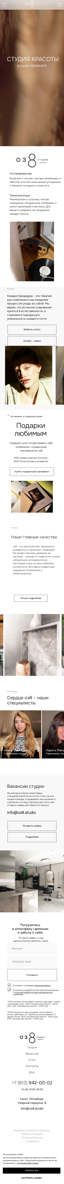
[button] (32, 341)
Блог (32, 1072)
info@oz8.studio (21, 812)
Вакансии (32, 1054)
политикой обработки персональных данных (34, 992)
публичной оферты (42, 985)
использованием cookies (27, 1163)
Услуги (32, 1047)
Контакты (32, 1066)
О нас (32, 1060)
